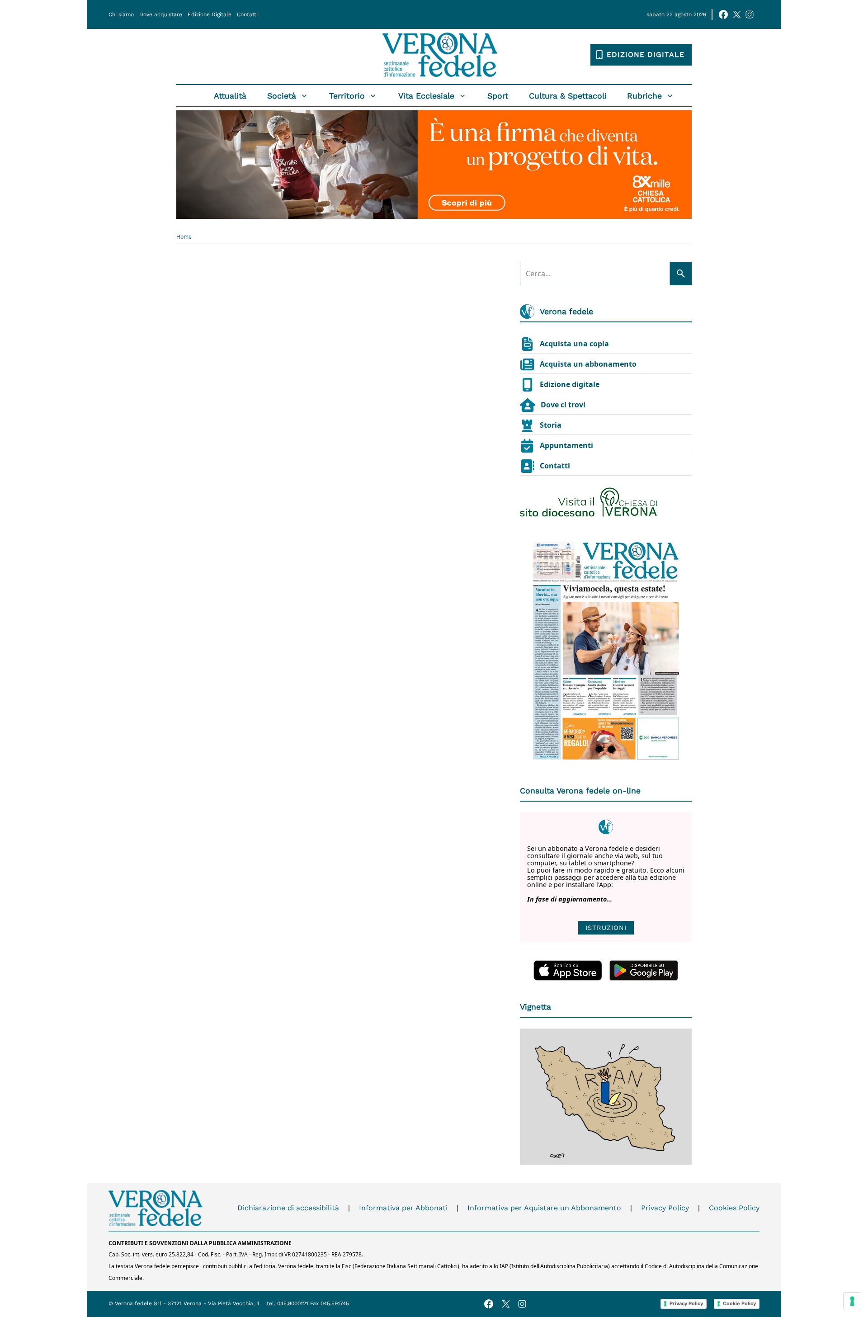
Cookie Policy (739, 1303)
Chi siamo (121, 14)
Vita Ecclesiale (426, 95)
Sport (497, 95)
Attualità (230, 95)
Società (281, 95)
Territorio (347, 95)
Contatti (247, 14)
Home (184, 237)
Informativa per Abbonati (403, 1208)
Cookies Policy (734, 1208)
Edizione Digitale (209, 14)
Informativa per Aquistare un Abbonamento (544, 1208)
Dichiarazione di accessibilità (288, 1208)
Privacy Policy (665, 1208)
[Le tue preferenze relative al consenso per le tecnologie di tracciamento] (852, 1301)
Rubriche (644, 95)
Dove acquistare (160, 14)
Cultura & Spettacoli (568, 95)
